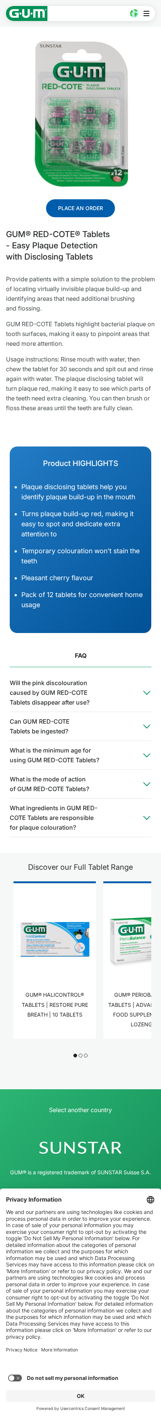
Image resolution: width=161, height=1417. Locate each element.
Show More (55, 1038)
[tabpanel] (80, 755)
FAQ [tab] (80, 655)
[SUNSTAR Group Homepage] (80, 1147)
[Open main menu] (148, 13)
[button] (75, 1055)
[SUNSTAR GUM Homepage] (27, 13)
